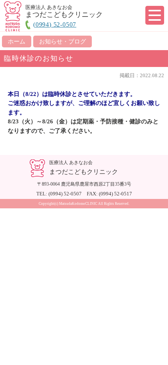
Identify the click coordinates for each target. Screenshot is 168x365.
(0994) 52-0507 (54, 24)
